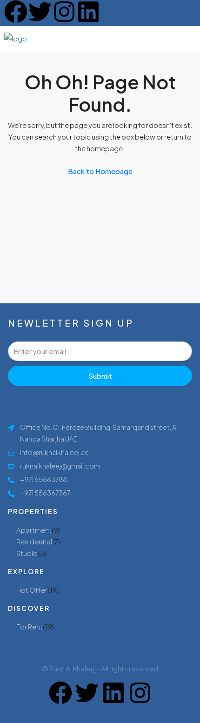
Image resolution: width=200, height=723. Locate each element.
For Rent (29, 626)
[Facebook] (15, 11)
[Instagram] (64, 11)
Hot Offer (31, 589)
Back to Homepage (100, 171)
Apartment (34, 529)
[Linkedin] (88, 11)
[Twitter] (40, 11)
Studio (27, 553)
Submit (100, 375)
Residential (34, 541)
